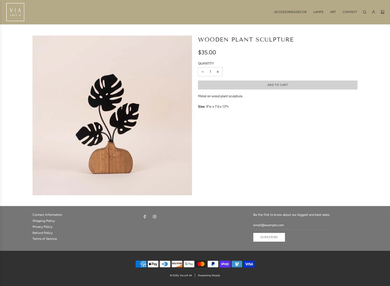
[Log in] (373, 12)
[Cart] (382, 12)
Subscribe (269, 237)
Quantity (206, 63)
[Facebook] (144, 216)
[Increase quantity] (217, 71)
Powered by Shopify (209, 275)
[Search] (364, 12)
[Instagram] (154, 216)
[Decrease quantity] (202, 71)
